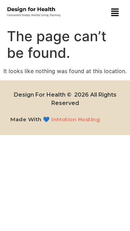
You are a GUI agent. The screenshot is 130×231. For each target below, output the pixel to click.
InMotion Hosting (75, 119)
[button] (115, 12)
